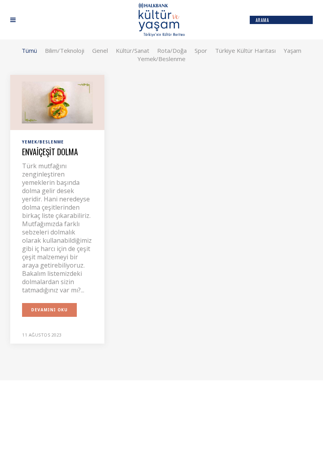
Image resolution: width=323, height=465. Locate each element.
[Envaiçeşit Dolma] (57, 101)
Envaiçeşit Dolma (50, 152)
